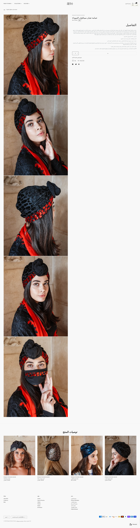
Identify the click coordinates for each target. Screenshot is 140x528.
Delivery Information (75, 500)
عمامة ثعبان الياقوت (74, 478)
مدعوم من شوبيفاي (19, 521)
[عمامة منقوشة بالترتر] (120, 455)
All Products (39, 507)
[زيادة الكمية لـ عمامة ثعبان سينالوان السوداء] (77, 53)
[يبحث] (132, 3)
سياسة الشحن (73, 498)
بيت (4, 9)
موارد (38, 496)
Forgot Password (74, 509)
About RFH (6, 498)
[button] (135, 5)
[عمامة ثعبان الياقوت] (87, 455)
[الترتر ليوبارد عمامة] (53, 455)
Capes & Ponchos (41, 500)
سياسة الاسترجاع (74, 503)
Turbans (39, 503)
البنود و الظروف (74, 507)
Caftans (38, 502)
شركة (5, 496)
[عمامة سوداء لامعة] (19, 455)
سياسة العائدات (74, 502)
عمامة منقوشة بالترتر (109, 478)
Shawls (38, 505)
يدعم (72, 496)
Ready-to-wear (7, 3)
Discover (26, 3)
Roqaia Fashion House (10, 477)
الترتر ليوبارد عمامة (40, 478)
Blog (4, 502)
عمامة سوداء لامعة (7, 478)
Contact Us (6, 500)
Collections (17, 3)
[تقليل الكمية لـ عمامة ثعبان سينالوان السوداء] (73, 53)
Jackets (38, 498)
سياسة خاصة (73, 505)
